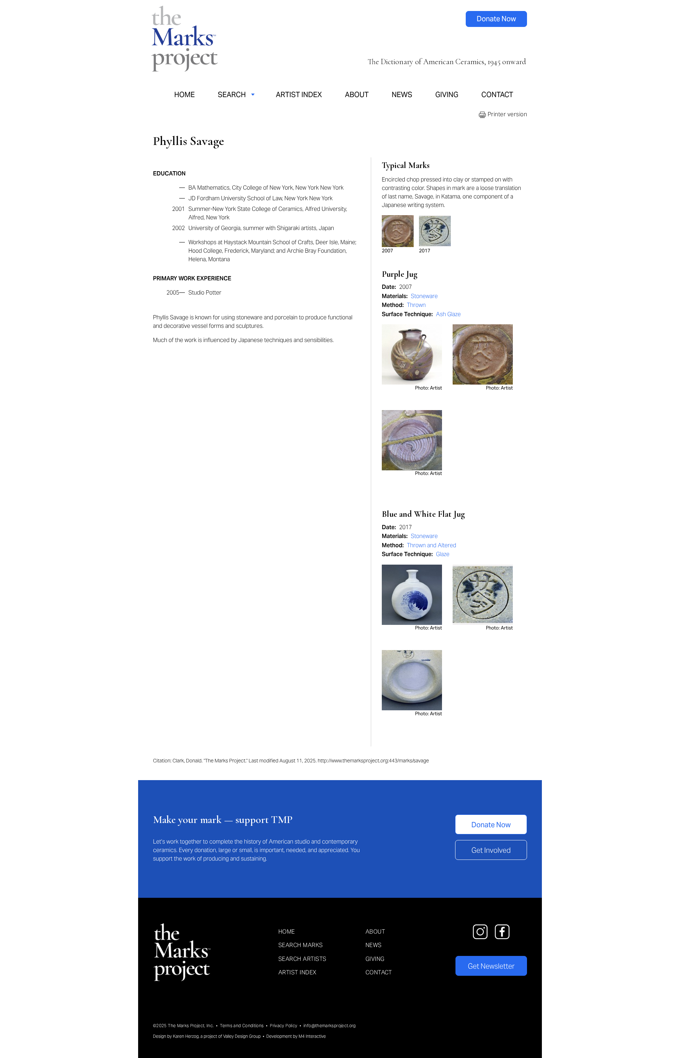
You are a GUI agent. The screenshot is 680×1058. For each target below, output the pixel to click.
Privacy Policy (283, 1025)
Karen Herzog (186, 1036)
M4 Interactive (312, 1036)
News (402, 94)
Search (232, 94)
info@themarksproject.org (330, 1025)
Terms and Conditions (242, 1025)
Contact (497, 94)
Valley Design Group (242, 1036)
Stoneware (424, 296)
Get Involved (491, 850)
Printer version (506, 114)
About (357, 94)
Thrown (416, 305)
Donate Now (496, 18)
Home (184, 94)
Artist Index (299, 94)
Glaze (442, 554)
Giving (446, 94)
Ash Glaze (448, 314)
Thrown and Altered (431, 545)
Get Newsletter (491, 966)
